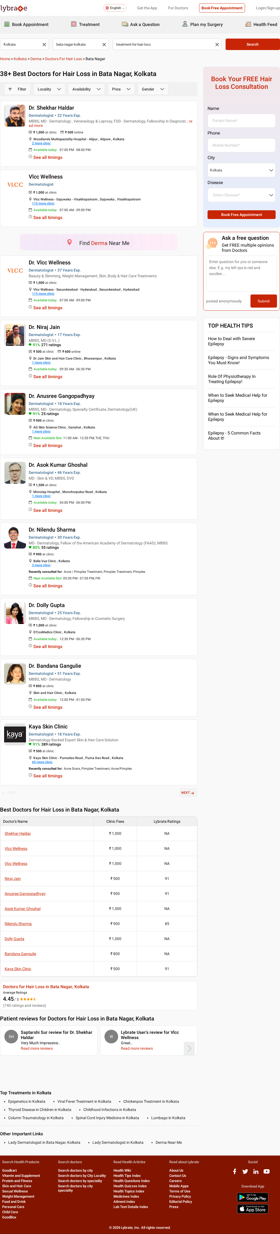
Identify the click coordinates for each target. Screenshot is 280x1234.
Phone (214, 133)
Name (213, 108)
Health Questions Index (131, 1181)
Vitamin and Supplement (21, 1176)
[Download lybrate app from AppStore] (253, 1212)
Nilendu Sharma (18, 923)
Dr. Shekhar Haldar (51, 107)
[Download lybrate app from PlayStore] (253, 1201)
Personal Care (13, 1207)
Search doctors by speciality (80, 1181)
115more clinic (43, 203)
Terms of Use (179, 1191)
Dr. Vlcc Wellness (50, 262)
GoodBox (9, 1217)
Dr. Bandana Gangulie (55, 666)
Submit (264, 301)
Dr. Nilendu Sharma (52, 529)
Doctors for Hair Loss (63, 59)
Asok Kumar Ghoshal (22, 908)
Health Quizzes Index (130, 1186)
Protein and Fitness (17, 1181)
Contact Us (177, 1176)
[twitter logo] (245, 1173)
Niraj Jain (13, 878)
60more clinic (42, 762)
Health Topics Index (128, 1191)
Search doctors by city (75, 1170)
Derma (36, 59)
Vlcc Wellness (46, 176)
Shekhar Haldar (18, 833)
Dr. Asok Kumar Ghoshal (58, 465)
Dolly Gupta (14, 939)
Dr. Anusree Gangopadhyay (62, 396)
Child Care (10, 1212)
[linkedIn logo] (256, 1173)
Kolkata (20, 59)
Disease (215, 182)
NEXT (185, 793)
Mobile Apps (179, 1186)
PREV (12, 793)
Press (174, 1207)
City (211, 157)
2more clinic (41, 143)
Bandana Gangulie (20, 954)
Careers (175, 1181)
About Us (176, 1170)
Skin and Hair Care (16, 1186)
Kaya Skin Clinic (48, 726)
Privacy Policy (180, 1196)
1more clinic (41, 362)
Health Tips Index (127, 1176)
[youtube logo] (266, 1173)
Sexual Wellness (15, 1191)
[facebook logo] (234, 1173)
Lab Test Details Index (130, 1207)
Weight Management (18, 1196)
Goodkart (9, 1170)
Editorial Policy (180, 1202)
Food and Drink (14, 1202)
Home (5, 59)
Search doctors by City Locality (82, 1176)
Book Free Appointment (222, 8)
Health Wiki (122, 1170)
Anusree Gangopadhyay (25, 893)
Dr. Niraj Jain (44, 327)
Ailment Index (124, 1202)
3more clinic (41, 565)
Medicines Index (126, 1196)
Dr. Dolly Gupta (47, 605)
